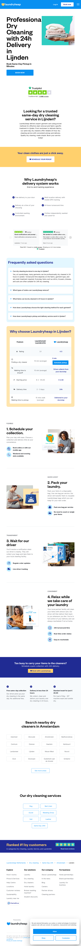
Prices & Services (13, 879)
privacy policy (27, 937)
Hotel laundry (29, 886)
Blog (43, 883)
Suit (31, 819)
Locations (10, 886)
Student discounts (31, 897)
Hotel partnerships (66, 875)
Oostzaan (31, 759)
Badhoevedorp (66, 737)
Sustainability (11, 894)
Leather (48, 819)
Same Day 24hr (39, 826)
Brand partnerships (66, 879)
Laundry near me (13, 898)
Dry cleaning (34, 863)
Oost (14, 759)
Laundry (27, 875)
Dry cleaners (28, 883)
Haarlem (49, 744)
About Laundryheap (49, 875)
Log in (55, 4)
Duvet (31, 813)
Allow (55, 931)
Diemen (32, 744)
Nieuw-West (49, 751)
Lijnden (31, 751)
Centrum (14, 744)
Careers (45, 886)
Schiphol (67, 759)
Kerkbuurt (67, 744)
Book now (67, 4)
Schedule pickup (60, 363)
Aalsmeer (14, 737)
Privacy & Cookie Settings (14, 940)
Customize (66, 938)
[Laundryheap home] (11, 4)
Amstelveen (49, 737)
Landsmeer (14, 751)
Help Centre (11, 883)
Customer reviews (13, 890)
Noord (67, 751)
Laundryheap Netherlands (16, 863)
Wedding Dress (48, 813)
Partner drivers (47, 890)
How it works (11, 875)
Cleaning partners (48, 894)
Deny (43, 938)
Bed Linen (48, 806)
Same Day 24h (47, 863)
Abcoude (31, 737)
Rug (31, 806)
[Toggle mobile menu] (78, 4)
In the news (46, 879)
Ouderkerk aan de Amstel (49, 760)
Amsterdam (61, 863)
